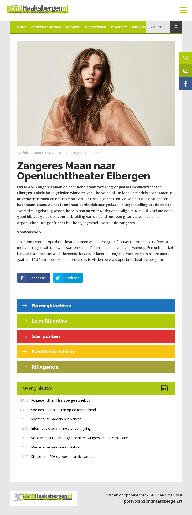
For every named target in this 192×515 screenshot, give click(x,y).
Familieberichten (52, 352)
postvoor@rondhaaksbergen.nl (153, 501)
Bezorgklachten (51, 306)
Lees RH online (49, 321)
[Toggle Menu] (184, 10)
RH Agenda (45, 367)
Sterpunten (45, 336)
